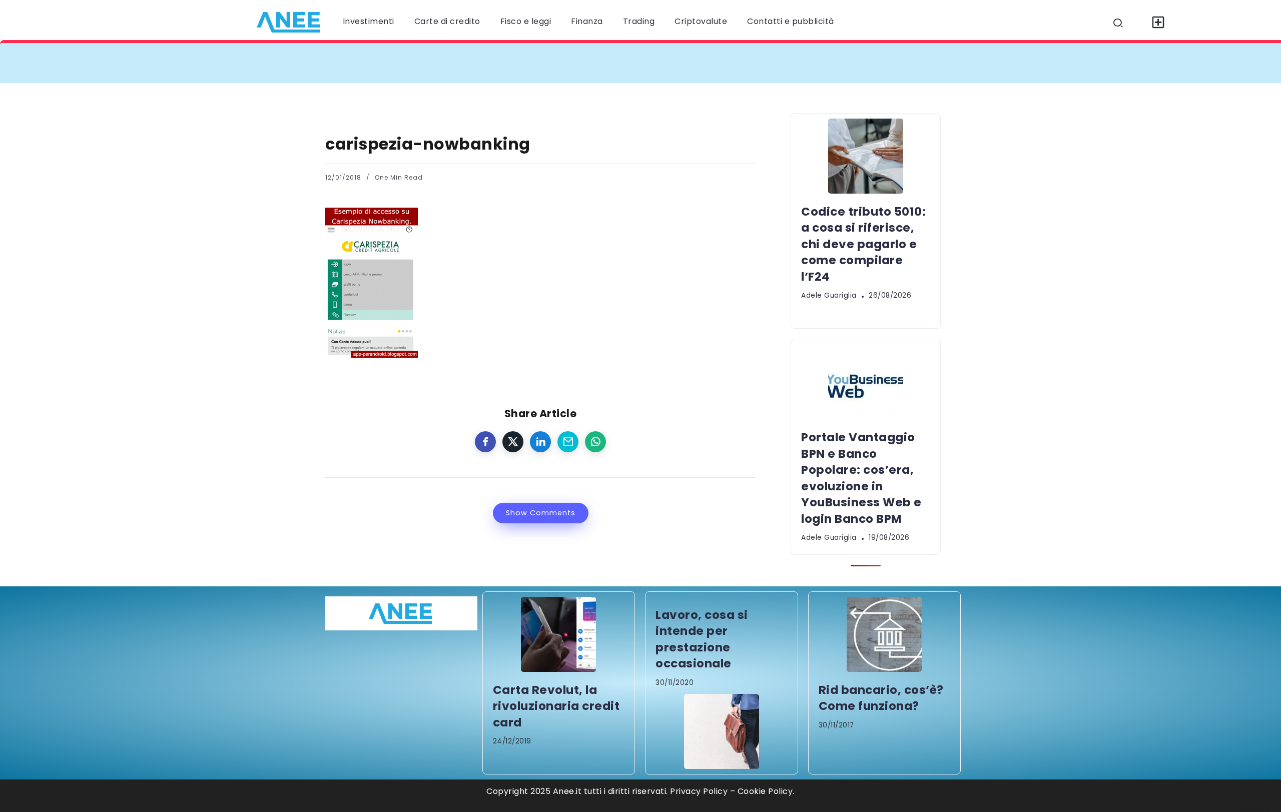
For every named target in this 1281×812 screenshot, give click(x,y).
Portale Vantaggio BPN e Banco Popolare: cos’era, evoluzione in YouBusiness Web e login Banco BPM (920, 63)
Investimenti (368, 21)
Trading (639, 21)
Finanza (587, 21)
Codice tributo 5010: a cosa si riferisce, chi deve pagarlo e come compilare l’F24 (516, 63)
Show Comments (540, 513)
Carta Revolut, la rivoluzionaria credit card (556, 706)
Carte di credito (447, 21)
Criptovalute (701, 21)
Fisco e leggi (525, 21)
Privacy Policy (699, 791)
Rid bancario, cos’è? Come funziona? (881, 698)
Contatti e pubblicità (790, 21)
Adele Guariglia (829, 295)
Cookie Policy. (766, 791)
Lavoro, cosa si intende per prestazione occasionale (702, 639)
